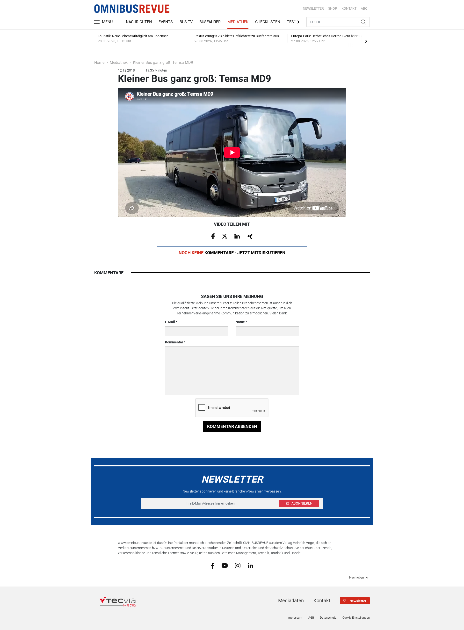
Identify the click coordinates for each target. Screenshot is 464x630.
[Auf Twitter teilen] (224, 236)
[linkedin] (250, 565)
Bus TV (186, 22)
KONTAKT (348, 8)
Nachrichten (139, 22)
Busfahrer (210, 22)
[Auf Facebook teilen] (213, 236)
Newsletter (313, 8)
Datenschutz (328, 617)
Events (166, 22)
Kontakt (321, 600)
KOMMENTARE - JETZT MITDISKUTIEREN (232, 252)
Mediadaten (291, 600)
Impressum (295, 617)
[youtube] (225, 565)
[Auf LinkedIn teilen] (237, 236)
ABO (364, 8)
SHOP (332, 8)
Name (240, 322)
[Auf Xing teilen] (250, 236)
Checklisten (267, 22)
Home (99, 62)
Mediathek (237, 22)
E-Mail (170, 322)
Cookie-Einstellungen (356, 617)
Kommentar (174, 342)
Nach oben (356, 577)
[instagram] (237, 565)
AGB (311, 617)
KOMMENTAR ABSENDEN (232, 426)
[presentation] (366, 41)
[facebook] (212, 565)
